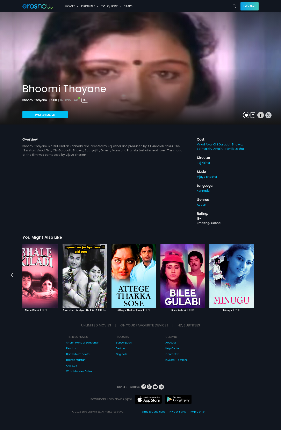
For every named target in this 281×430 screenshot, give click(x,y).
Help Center (172, 348)
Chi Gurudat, (222, 144)
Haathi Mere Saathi (78, 354)
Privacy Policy (178, 411)
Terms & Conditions (152, 411)
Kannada (203, 191)
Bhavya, (237, 144)
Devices (120, 348)
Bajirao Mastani (76, 360)
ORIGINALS (88, 6)
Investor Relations (176, 360)
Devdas (71, 348)
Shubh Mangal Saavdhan (82, 342)
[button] (12, 275)
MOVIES (70, 6)
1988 (54, 100)
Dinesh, (218, 149)
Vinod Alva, (205, 144)
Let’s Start (249, 6)
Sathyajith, (205, 149)
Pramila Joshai (234, 149)
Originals (121, 354)
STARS (128, 6)
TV (103, 6)
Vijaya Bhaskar (207, 177)
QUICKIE (113, 6)
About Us (170, 342)
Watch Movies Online (79, 371)
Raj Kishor (203, 163)
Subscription (124, 342)
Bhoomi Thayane (35, 100)
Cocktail (71, 365)
